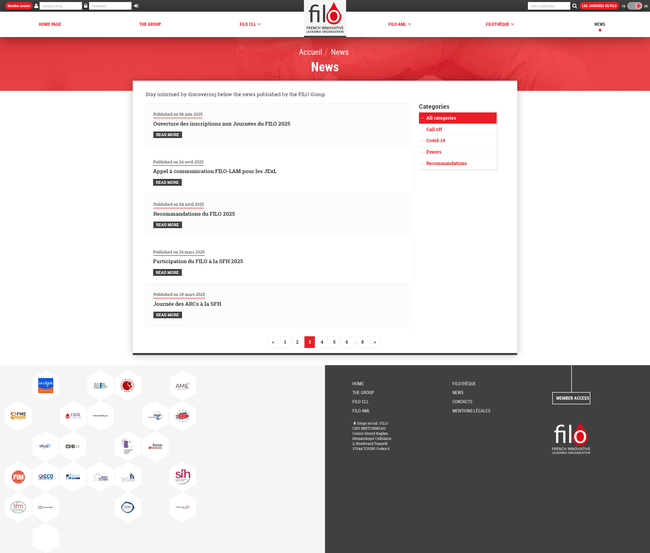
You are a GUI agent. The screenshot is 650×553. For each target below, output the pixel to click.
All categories (441, 118)
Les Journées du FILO (599, 5)
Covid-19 (435, 140)
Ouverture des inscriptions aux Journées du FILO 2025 (221, 123)
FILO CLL (248, 24)
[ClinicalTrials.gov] (100, 416)
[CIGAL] (73, 416)
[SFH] (183, 477)
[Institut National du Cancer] (100, 477)
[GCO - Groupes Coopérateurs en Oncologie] (45, 477)
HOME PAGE (50, 24)
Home (358, 383)
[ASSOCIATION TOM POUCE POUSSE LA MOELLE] (18, 416)
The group (150, 24)
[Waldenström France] (183, 507)
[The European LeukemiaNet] (45, 507)
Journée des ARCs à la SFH (187, 304)
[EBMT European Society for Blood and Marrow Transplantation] (155, 416)
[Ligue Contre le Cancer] (45, 385)
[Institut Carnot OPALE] (73, 477)
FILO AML (397, 24)
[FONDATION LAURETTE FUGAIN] (128, 446)
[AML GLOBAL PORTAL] (183, 385)
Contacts (462, 401)
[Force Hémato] (155, 446)
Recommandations (446, 163)
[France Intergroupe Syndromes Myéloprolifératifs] (18, 477)
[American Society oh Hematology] (128, 385)
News (599, 24)
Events (433, 152)
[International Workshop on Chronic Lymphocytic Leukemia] (128, 477)
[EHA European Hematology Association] (183, 416)
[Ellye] (45, 446)
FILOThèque (497, 24)
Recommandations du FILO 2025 (194, 213)
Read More (167, 134)
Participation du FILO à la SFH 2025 (198, 261)
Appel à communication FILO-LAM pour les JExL (215, 171)
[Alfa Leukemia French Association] (100, 385)
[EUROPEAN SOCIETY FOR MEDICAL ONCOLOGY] (73, 446)
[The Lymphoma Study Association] (128, 507)
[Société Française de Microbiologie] (18, 507)
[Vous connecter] (136, 6)
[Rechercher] (574, 6)
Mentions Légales (471, 411)
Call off (434, 129)
